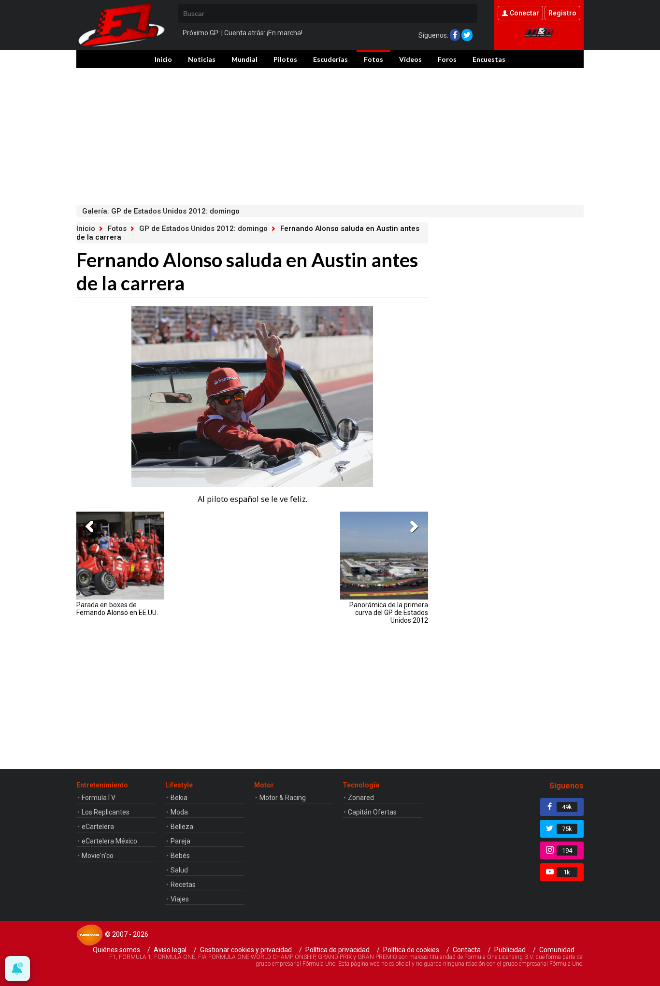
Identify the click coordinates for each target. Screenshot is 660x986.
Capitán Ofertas (372, 812)
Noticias (201, 59)
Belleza (182, 826)
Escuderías (330, 59)
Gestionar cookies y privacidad (246, 950)
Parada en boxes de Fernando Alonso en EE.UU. (117, 608)
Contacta (467, 950)
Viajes (180, 899)
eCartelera (98, 826)
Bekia (179, 797)
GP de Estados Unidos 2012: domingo (203, 228)
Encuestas (489, 59)
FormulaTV (98, 797)
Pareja (180, 841)
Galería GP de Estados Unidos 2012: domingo (161, 211)
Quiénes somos (116, 950)
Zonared (361, 797)
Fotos (373, 59)
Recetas (183, 884)
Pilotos (285, 59)
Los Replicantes (105, 812)
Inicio (163, 59)
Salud (179, 870)
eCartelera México (109, 841)
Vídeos (410, 59)
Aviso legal (170, 950)
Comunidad (556, 950)
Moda (179, 812)
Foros (447, 59)
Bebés (180, 855)
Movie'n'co (98, 855)
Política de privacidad (337, 950)
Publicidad (510, 950)
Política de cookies (411, 950)
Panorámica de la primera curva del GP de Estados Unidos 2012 (388, 612)
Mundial (244, 59)
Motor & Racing (282, 797)
